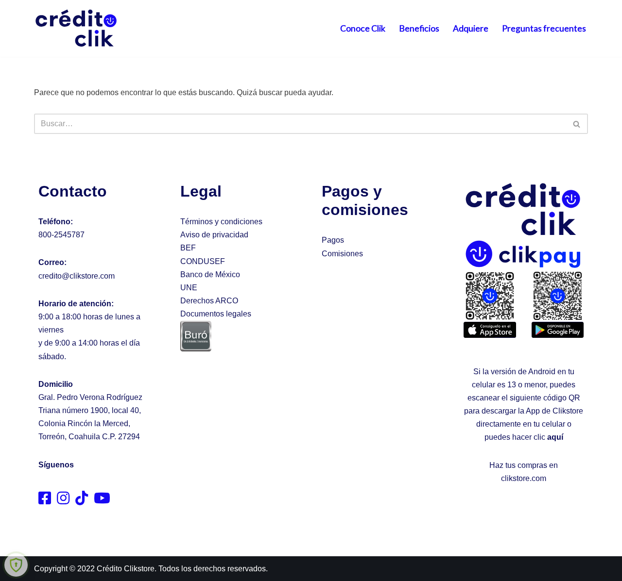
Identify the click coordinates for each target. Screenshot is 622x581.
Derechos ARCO (209, 301)
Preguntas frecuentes (544, 28)
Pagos (333, 240)
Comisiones (342, 253)
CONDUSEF (202, 261)
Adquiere (470, 28)
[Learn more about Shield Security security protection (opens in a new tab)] (16, 565)
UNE (188, 287)
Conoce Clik (362, 28)
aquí (555, 437)
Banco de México (210, 274)
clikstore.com (523, 478)
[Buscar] (577, 124)
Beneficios (419, 28)
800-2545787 (61, 235)
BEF (188, 248)
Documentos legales (215, 314)
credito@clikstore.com (76, 276)
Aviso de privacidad (214, 235)
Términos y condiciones (221, 221)
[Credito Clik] (76, 28)
